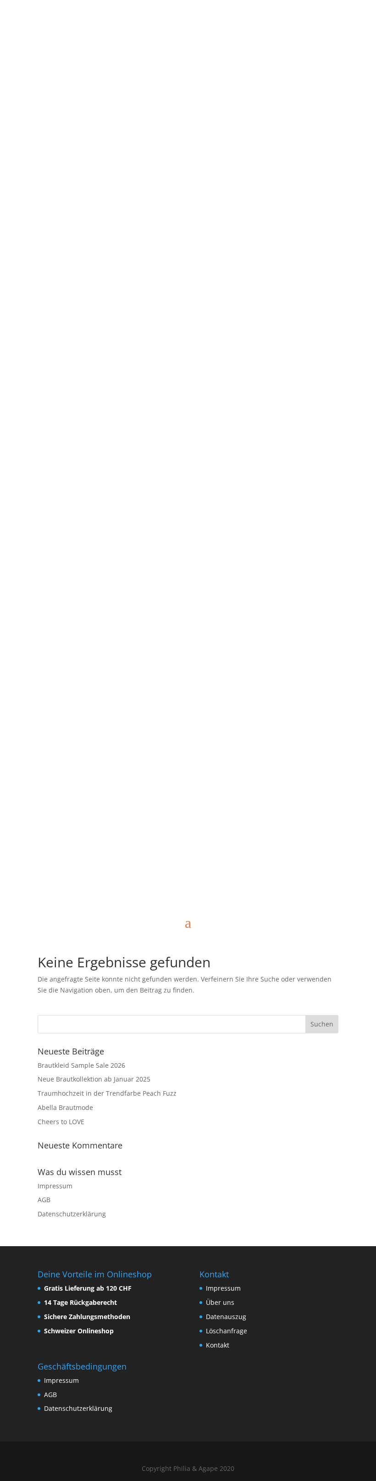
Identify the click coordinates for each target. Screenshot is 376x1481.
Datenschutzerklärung (72, 1213)
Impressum (55, 1185)
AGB (44, 1199)
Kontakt (217, 1345)
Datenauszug (226, 1316)
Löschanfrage (226, 1330)
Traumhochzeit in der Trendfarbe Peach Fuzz (107, 1093)
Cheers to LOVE (61, 1121)
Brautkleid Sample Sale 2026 (81, 1065)
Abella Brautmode (65, 1107)
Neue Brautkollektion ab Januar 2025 (94, 1079)
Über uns (220, 1302)
